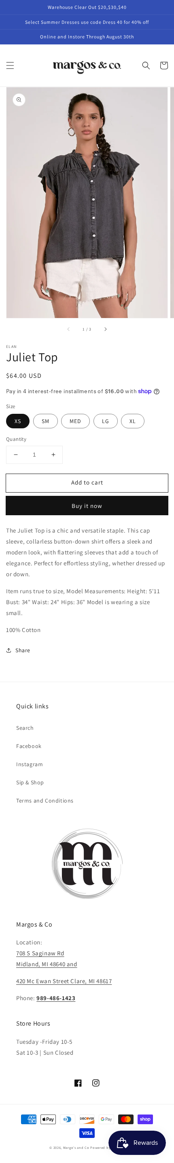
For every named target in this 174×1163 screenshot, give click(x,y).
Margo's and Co (76, 1147)
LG (105, 421)
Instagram (29, 764)
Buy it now (87, 506)
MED (75, 421)
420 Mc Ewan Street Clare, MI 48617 (64, 981)
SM (45, 421)
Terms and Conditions (45, 800)
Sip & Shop (30, 782)
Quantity (16, 439)
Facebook (29, 746)
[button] (10, 65)
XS (18, 421)
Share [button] (22, 650)
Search (25, 727)
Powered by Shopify (107, 1147)
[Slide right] (105, 329)
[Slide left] (69, 329)
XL (132, 421)
